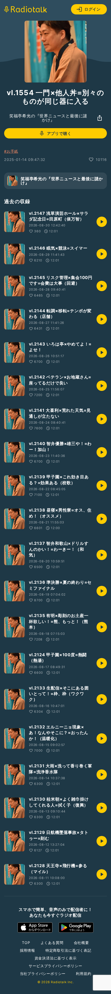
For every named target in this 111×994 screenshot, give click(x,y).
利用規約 (83, 973)
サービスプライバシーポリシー (55, 966)
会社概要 (81, 942)
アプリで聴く (59, 133)
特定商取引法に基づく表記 (68, 950)
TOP (26, 942)
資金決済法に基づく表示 (56, 958)
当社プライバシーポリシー (43, 973)
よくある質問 (52, 942)
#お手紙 (11, 151)
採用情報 (27, 950)
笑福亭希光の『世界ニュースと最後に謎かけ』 (48, 117)
